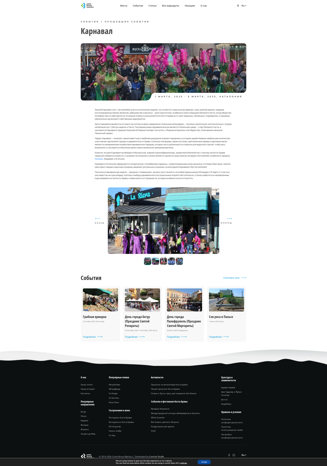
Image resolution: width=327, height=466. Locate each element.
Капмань (99, 158)
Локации (190, 5)
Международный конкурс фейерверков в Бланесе (175, 413)
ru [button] (243, 5)
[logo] (93, 6)
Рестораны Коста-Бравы (120, 417)
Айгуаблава (114, 384)
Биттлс (224, 399)
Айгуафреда (114, 389)
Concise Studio (156, 456)
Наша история (88, 389)
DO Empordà (115, 426)
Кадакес (84, 420)
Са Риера (113, 393)
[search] (238, 6)
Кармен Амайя (228, 387)
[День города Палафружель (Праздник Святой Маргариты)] (184, 314)
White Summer (158, 417)
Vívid (153, 431)
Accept (204, 462)
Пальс (84, 416)
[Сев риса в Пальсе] (226, 314)
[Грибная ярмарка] (100, 314)
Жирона (85, 429)
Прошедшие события (127, 21)
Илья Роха (114, 402)
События (138, 5)
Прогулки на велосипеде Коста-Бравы (169, 384)
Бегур (83, 411)
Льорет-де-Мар (88, 434)
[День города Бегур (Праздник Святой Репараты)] (142, 314)
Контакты (85, 393)
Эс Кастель (114, 398)
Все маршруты (170, 5)
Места (123, 5)
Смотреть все (231, 277)
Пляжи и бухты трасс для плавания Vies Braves (173, 393)
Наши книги (87, 384)
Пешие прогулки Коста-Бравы (165, 389)
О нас (204, 5)
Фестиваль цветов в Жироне (165, 422)
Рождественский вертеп (162, 426)
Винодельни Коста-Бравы (121, 422)
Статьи (152, 5)
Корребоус (226, 404)
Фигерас (85, 425)
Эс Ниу (112, 435)
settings (183, 463)
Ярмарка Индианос (160, 408)
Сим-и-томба (115, 431)
